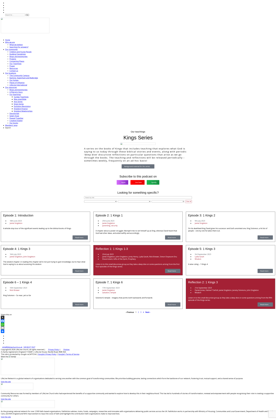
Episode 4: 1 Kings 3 (16, 248)
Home (7, 40)
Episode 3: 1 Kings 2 (201, 215)
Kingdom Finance (21, 109)
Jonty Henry (133, 256)
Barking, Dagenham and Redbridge (23, 78)
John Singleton (29, 256)
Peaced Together (16, 118)
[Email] (138, 328)
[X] (138, 317)
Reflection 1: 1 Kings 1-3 (112, 248)
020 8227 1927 (29, 347)
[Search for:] (15, 15)
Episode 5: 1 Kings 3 (201, 248)
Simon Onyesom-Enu (168, 256)
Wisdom (198, 259)
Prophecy (132, 259)
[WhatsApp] (138, 324)
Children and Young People (20, 52)
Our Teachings (15, 63)
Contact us (13, 71)
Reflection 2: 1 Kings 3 (203, 282)
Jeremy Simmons (239, 290)
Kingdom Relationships (23, 111)
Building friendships (17, 54)
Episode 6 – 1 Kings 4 (17, 282)
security (114, 225)
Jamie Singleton (16, 223)
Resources (13, 68)
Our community (11, 49)
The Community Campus (19, 75)
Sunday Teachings (21, 97)
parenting (106, 225)
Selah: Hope (14, 116)
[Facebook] (6, 5)
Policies (66, 349)
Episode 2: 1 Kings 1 (109, 215)
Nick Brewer (154, 256)
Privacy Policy (53, 349)
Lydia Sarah (143, 256)
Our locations (10, 73)
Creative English (16, 120)
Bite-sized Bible (20, 99)
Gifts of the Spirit (120, 259)
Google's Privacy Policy (47, 354)
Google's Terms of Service (68, 354)
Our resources (11, 87)
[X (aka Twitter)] (6, 3)
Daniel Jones (200, 290)
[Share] (138, 331)
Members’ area (11, 125)
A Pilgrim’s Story (16, 92)
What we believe (16, 44)
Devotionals (14, 113)
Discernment (107, 259)
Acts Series (18, 101)
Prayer (12, 66)
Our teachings (15, 94)
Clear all (188, 201)
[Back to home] (25, 32)
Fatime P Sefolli (212, 290)
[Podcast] (6, 10)
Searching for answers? (18, 47)
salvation (106, 292)
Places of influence (16, 82)
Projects (12, 59)
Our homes (14, 80)
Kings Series (19, 104)
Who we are (10, 42)
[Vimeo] (6, 7)
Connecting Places (16, 61)
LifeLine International (18, 85)
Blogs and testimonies (18, 56)
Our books (13, 123)
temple (113, 292)
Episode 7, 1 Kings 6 (109, 282)
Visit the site (6, 381)
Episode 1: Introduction (18, 215)
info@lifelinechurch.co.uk (12, 347)
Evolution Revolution (22, 106)
